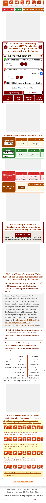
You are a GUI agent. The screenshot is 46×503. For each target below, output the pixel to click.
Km (32, 88)
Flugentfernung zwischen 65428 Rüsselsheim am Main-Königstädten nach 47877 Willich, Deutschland (20, 433)
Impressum (11, 489)
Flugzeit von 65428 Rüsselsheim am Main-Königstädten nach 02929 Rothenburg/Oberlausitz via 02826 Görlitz (22, 322)
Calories (18, 9)
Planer (25, 9)
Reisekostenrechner (37, 9)
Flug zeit (8, 98)
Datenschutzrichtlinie (31, 492)
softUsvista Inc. (38, 500)
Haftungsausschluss (30, 489)
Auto (21, 88)
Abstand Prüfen (28, 98)
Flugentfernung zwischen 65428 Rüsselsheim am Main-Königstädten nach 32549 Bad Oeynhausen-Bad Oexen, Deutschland (20, 446)
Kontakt (19, 489)
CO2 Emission (8, 9)
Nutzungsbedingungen (15, 492)
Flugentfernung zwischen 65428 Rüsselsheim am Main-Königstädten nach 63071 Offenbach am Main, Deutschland (22, 422)
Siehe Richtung (39, 98)
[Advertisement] (23, 26)
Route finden (18, 98)
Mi (27, 88)
